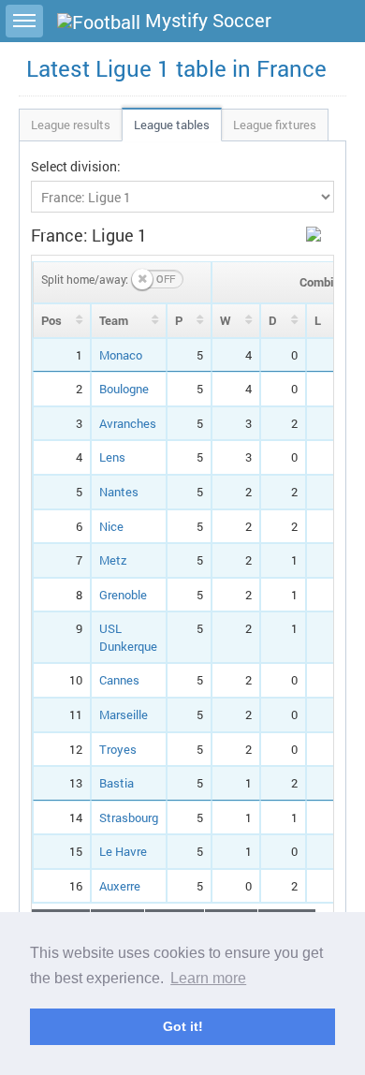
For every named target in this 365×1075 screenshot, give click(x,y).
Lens (112, 457)
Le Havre (123, 851)
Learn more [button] (208, 978)
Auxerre (119, 885)
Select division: (76, 166)
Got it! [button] (183, 1026)
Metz (113, 560)
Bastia (116, 782)
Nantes (119, 491)
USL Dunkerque (128, 637)
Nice (111, 526)
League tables (172, 124)
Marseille (123, 714)
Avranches (127, 423)
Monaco (120, 354)
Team (113, 320)
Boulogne (124, 388)
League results (70, 124)
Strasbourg (128, 817)
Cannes (119, 679)
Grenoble (123, 594)
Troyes (118, 749)
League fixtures (274, 124)
